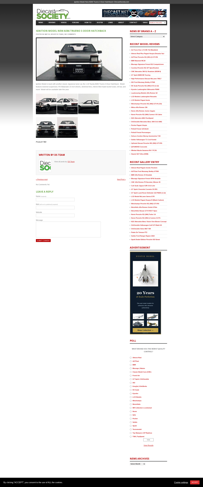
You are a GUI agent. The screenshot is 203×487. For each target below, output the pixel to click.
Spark (135, 426)
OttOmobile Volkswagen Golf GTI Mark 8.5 (146, 225)
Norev (135, 411)
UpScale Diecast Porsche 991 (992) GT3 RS (146, 143)
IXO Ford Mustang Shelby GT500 (143, 82)
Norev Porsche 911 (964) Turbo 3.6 (143, 214)
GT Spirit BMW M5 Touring (140, 75)
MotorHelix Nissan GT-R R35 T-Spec (144, 211)
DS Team (59, 34)
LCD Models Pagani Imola (140, 100)
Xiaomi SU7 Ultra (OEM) (139, 154)
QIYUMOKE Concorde (139, 147)
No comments (70, 34)
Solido (135, 422)
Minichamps (137, 400)
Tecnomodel (137, 429)
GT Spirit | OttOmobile (141, 379)
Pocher (135, 418)
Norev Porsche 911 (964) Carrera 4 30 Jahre (146, 114)
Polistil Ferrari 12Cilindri (140, 129)
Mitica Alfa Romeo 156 (139, 107)
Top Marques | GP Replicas (142, 433)
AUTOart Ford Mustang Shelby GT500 (145, 171)
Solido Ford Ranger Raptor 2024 (143, 236)
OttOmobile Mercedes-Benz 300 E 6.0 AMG (146, 122)
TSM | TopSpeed (138, 436)
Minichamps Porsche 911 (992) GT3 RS (145, 203)
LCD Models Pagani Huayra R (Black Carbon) (147, 200)
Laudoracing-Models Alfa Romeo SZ (144, 93)
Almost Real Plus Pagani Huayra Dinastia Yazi (147, 53)
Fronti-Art (136, 375)
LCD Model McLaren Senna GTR (143, 196)
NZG (134, 415)
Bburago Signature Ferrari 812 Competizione (147, 64)
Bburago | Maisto (139, 368)
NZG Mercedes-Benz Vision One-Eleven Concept (149, 221)
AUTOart (136, 361)
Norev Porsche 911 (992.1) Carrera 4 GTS (145, 218)
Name (41, 196)
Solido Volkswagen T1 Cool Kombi (143, 139)
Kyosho (135, 393)
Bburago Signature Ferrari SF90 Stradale (145, 178)
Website (39, 212)
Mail (47, 204)
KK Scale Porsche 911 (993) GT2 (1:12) (145, 86)
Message (39, 220)
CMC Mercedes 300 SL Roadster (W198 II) (146, 71)
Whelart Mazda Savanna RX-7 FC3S (144, 150)
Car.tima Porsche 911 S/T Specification (145, 68)
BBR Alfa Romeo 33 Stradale (141, 175)
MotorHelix (136, 404)
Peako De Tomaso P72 (139, 232)
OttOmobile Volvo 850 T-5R (141, 229)
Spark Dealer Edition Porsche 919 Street (145, 239)
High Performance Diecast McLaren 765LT (146, 78)
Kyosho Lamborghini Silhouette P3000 (145, 89)
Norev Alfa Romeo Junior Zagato (143, 111)
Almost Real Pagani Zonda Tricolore (144, 168)
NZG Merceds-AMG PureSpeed (142, 118)
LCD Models (137, 397)
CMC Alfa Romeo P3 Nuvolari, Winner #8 (145, 182)
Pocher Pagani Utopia (139, 125)
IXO (134, 383)
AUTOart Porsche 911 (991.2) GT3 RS (144, 57)
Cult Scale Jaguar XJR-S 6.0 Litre (143, 186)
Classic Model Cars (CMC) (142, 372)
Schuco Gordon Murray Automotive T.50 (145, 136)
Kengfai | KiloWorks (140, 386)
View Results (148, 445)
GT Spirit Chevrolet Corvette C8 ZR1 (144, 189)
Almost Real (137, 357)
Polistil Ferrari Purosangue (141, 132)
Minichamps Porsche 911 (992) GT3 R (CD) (146, 104)
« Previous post (42, 179)
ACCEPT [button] (195, 482)
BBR (134, 365)
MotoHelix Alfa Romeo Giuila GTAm (144, 207)
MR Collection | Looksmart (142, 408)
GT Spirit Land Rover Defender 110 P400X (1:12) (148, 193)
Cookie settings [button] (181, 482)
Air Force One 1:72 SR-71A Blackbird (144, 50)
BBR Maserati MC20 (138, 61)
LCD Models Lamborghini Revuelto (144, 96)
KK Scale (136, 390)
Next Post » (121, 179)
